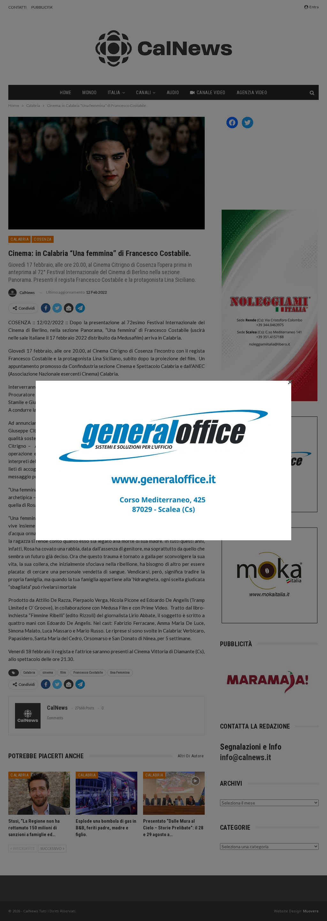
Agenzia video (252, 92)
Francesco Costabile (88, 672)
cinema (47, 672)
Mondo (89, 92)
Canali (143, 92)
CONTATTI (17, 7)
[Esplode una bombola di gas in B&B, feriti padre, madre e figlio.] (106, 793)
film (63, 672)
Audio (173, 92)
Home (65, 92)
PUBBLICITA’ (42, 7)
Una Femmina (120, 672)
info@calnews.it (245, 757)
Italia (114, 92)
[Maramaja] (268, 682)
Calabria (19, 239)
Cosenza (42, 239)
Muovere (311, 911)
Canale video (211, 92)
